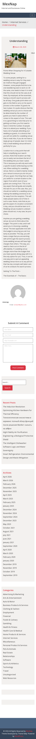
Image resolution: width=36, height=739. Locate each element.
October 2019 (9, 571)
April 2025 (7, 495)
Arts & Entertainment (12, 598)
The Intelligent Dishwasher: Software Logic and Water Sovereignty (15, 447)
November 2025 (10, 491)
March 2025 (8, 498)
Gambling (7, 623)
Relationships (9, 656)
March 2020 (8, 553)
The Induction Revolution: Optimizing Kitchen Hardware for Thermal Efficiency (17, 410)
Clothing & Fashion (11, 609)
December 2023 (9, 520)
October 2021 (9, 528)
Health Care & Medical (12, 630)
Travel (5, 671)
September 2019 (10, 575)
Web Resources (9, 678)
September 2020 (10, 546)
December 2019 (9, 564)
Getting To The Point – (12, 271)
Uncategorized (9, 674)
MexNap (9, 4)
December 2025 (9, 487)
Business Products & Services (15, 605)
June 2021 (7, 539)
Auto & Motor (9, 601)
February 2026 (9, 484)
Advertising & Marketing (13, 594)
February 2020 (9, 557)
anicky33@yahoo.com (20, 305)
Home (5, 22)
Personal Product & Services (15, 645)
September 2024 (10, 517)
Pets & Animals (9, 649)
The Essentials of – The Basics (14, 276)
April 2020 (7, 549)
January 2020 (8, 560)
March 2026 (8, 480)
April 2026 (7, 477)
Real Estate (8, 652)
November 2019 (10, 568)
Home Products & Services (14, 634)
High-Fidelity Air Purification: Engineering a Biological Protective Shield (18, 436)
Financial (7, 616)
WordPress (19, 736)
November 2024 (10, 513)
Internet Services (18, 22)
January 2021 (8, 542)
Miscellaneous (9, 641)
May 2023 (7, 524)
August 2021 (8, 531)
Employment (8, 612)
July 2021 (6, 535)
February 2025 (9, 502)
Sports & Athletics (11, 663)
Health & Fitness (10, 627)
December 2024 (9, 509)
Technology (8, 667)
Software (7, 660)
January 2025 (8, 506)
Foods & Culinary (10, 620)
